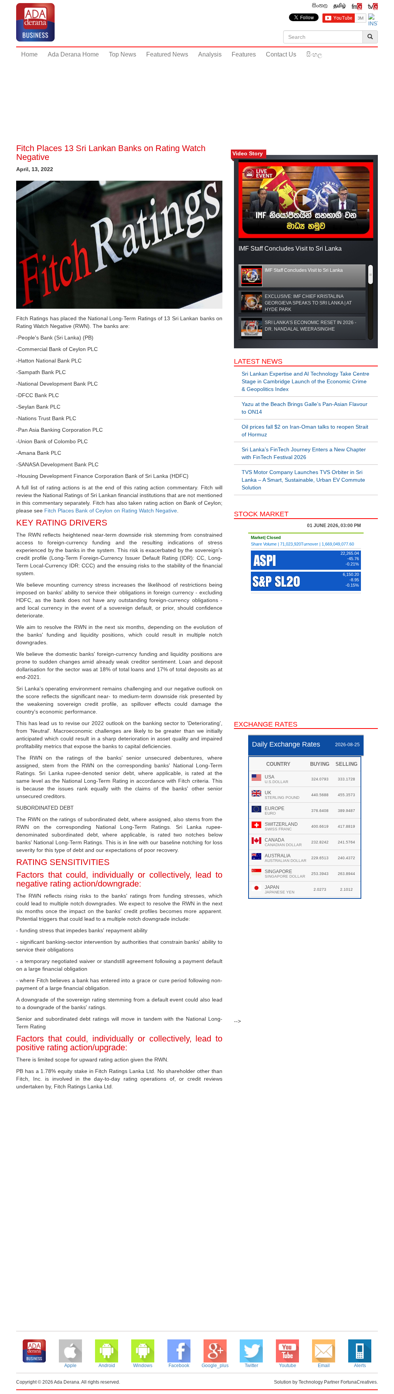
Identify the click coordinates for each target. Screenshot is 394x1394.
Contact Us (281, 54)
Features (244, 54)
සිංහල (314, 54)
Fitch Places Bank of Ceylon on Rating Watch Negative (110, 510)
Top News (122, 54)
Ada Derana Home (73, 54)
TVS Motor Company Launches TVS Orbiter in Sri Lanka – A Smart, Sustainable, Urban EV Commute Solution (303, 480)
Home (29, 54)
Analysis (210, 54)
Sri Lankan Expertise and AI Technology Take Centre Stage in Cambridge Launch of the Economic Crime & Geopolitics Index (305, 381)
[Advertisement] (197, 88)
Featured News (167, 54)
